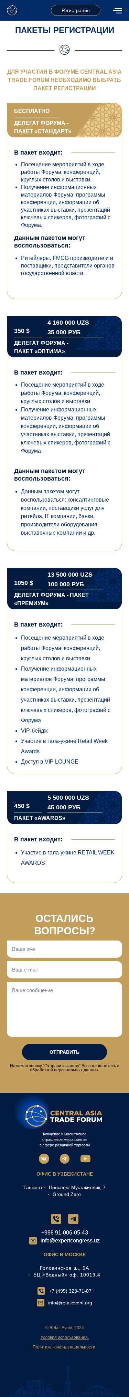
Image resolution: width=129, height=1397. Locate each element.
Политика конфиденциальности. (64, 1347)
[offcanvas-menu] (117, 10)
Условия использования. (65, 1337)
